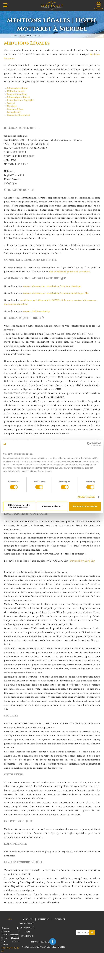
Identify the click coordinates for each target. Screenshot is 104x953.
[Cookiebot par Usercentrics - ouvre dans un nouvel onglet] (89, 444)
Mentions (43, 919)
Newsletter (12, 106)
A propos (27, 919)
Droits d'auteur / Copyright (20, 100)
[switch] (39, 487)
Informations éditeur (17, 88)
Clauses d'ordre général (18, 115)
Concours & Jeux (15, 109)
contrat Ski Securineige (36, 311)
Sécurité (11, 103)
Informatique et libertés (18, 97)
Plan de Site (58, 947)
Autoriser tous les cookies (85, 506)
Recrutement (27, 923)
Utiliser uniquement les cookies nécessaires (19, 506)
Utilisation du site (16, 91)
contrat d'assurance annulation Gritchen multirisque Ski (55, 293)
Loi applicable (14, 112)
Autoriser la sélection (52, 506)
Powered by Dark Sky (82, 561)
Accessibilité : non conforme (27, 932)
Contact (60, 919)
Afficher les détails (86, 497)
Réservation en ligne (17, 94)
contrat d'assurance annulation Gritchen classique (52, 286)
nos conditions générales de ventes (69, 271)
